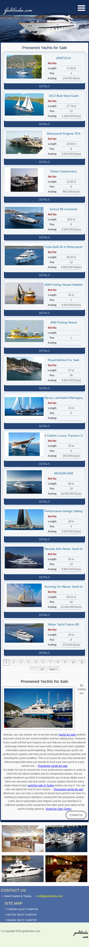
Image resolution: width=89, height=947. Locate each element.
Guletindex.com (17, 10)
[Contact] (66, 868)
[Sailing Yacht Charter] (23, 838)
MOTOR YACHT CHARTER (22, 914)
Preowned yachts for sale (53, 765)
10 (73, 662)
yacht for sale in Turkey (40, 785)
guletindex (81, 934)
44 (42, 669)
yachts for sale (67, 734)
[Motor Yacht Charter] (66, 838)
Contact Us (76, 815)
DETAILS (44, 86)
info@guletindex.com (50, 896)
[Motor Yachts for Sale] (23, 868)
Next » (53, 669)
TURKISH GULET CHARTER (22, 909)
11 (82, 662)
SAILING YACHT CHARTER (22, 920)
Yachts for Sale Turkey (58, 808)
